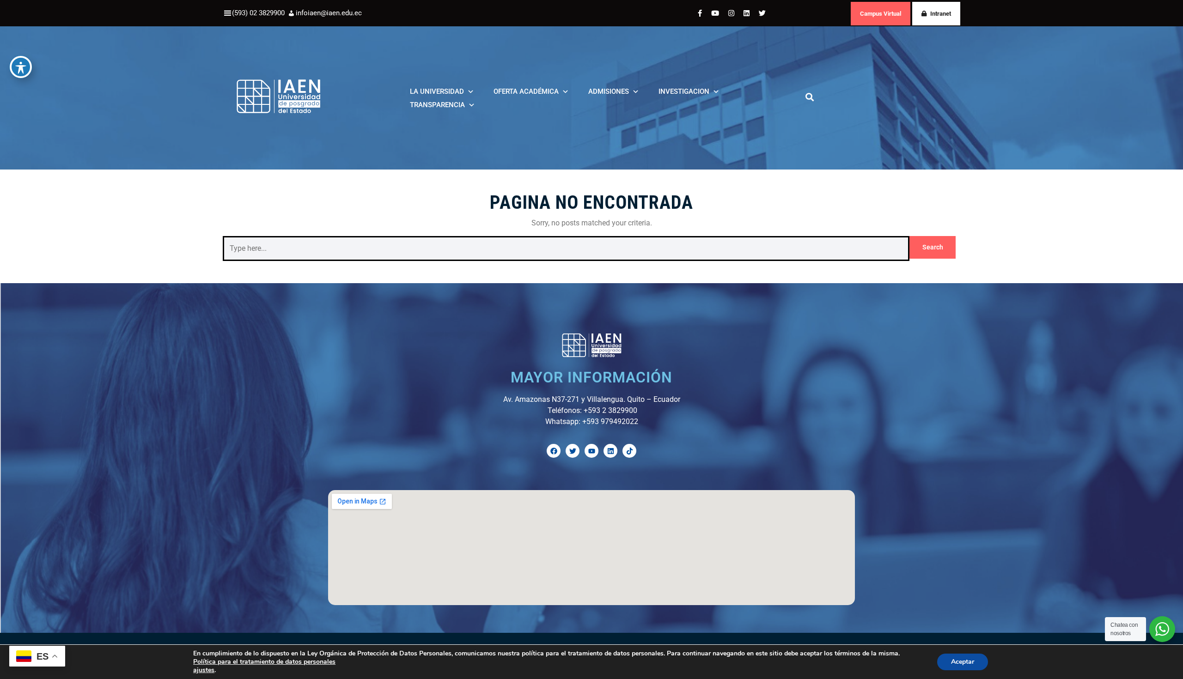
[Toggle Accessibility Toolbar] (21, 67)
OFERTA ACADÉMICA (526, 91)
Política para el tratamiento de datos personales (264, 661)
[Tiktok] (629, 451)
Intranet (940, 13)
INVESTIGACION (684, 91)
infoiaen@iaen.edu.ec (329, 13)
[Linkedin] (610, 451)
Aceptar (962, 661)
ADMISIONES (608, 91)
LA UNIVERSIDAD (437, 91)
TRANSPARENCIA (437, 105)
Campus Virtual (880, 13)
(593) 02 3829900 (258, 13)
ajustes (203, 670)
